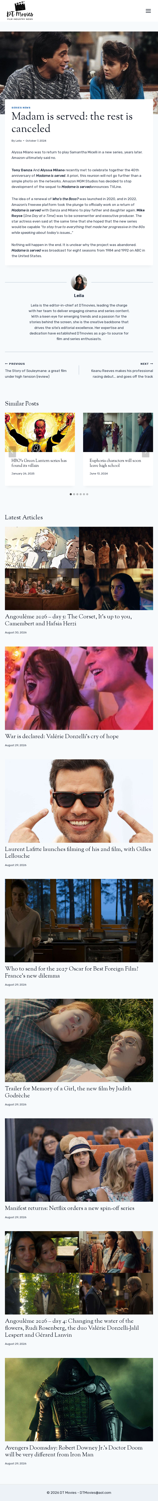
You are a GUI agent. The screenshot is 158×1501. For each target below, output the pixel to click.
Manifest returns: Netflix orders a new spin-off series (69, 1208)
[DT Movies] (20, 11)
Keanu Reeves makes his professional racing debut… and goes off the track (122, 370)
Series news (21, 107)
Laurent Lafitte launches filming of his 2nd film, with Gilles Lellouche (78, 853)
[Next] (145, 451)
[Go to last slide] (12, 451)
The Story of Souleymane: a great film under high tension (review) (36, 370)
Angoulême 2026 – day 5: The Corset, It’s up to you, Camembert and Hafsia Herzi (68, 620)
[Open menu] (148, 11)
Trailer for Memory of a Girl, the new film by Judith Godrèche (68, 1092)
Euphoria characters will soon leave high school (115, 463)
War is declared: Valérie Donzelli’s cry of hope (62, 737)
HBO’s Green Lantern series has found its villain (39, 463)
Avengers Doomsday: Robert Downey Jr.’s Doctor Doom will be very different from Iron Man (74, 1451)
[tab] (71, 494)
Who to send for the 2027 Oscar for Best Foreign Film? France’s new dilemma (71, 972)
